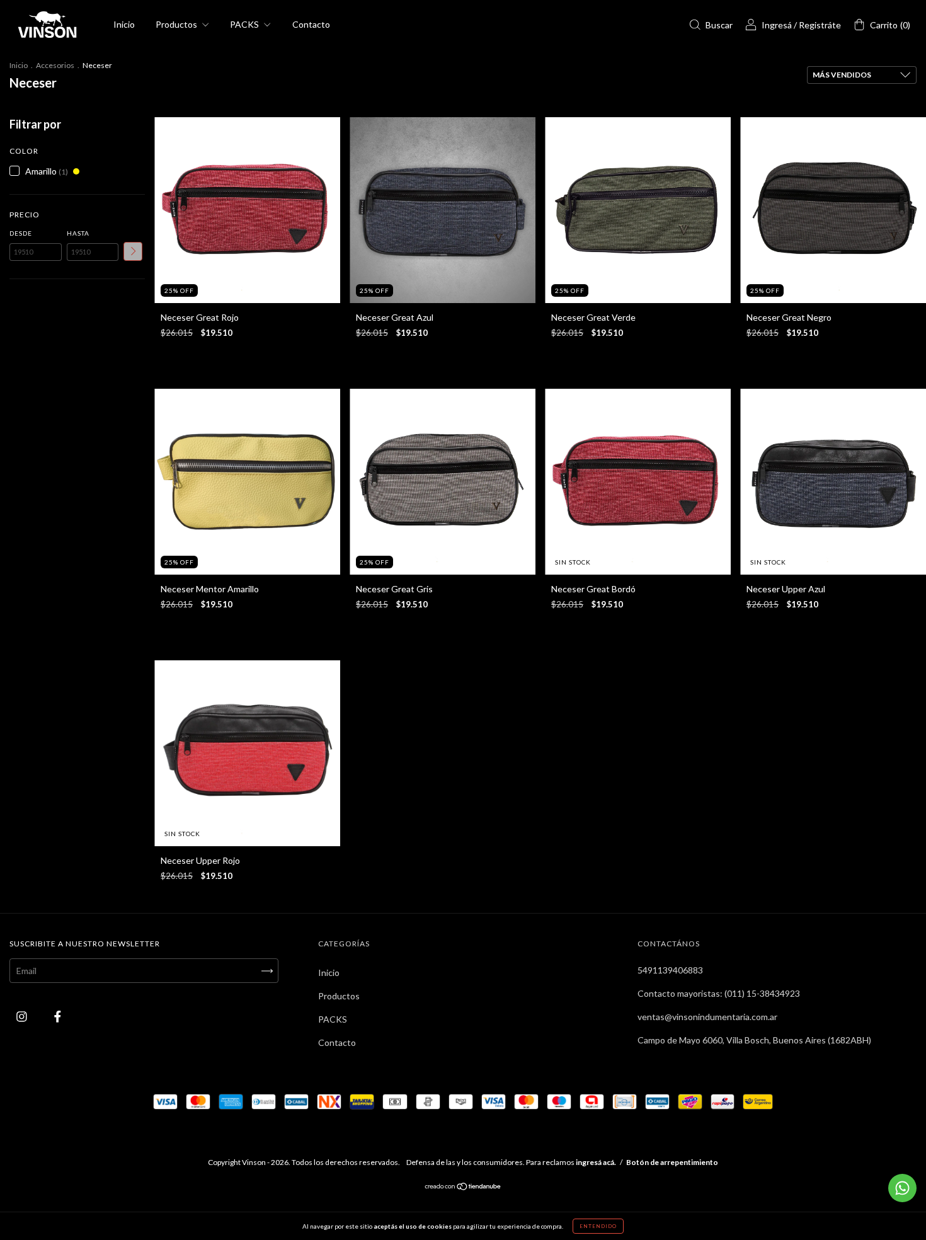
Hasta (78, 233)
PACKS (245, 24)
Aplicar (132, 251)
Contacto (311, 24)
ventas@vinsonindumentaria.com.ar (707, 1016)
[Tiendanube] (463, 1187)
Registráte (820, 25)
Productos (177, 24)
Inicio (124, 24)
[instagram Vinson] (22, 1016)
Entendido (598, 1226)
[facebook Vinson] (57, 1016)
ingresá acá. (596, 1162)
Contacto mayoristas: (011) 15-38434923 (718, 993)
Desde (20, 233)
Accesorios (55, 65)
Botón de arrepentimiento (672, 1162)
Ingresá (777, 25)
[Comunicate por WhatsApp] (902, 1188)
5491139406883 (670, 970)
